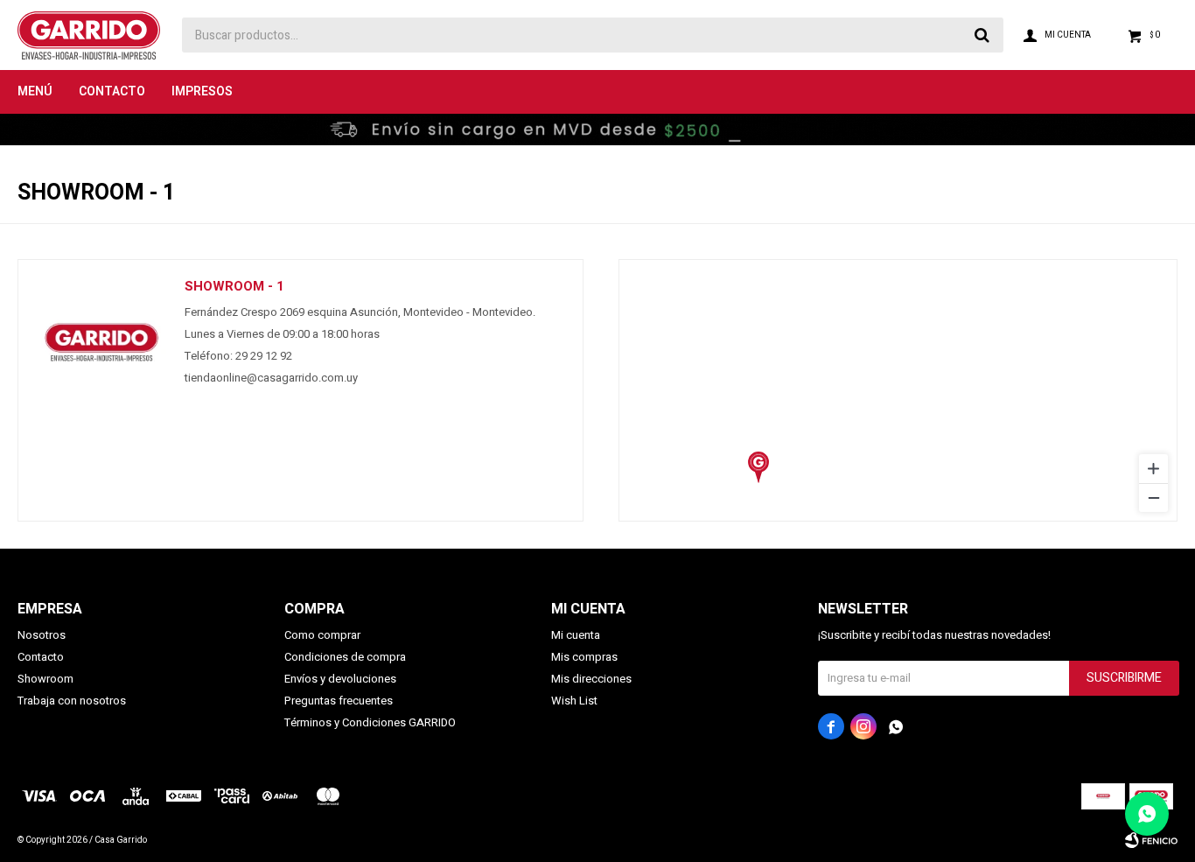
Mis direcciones (591, 678)
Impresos (202, 91)
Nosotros (41, 635)
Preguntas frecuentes (338, 700)
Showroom (45, 678)
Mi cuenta (575, 635)
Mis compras (584, 656)
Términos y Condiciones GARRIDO (370, 722)
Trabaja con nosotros (71, 700)
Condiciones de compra (345, 656)
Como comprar (322, 635)
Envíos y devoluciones (340, 678)
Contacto (112, 91)
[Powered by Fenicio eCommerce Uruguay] (1151, 840)
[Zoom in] (1153, 468)
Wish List (574, 700)
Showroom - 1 (234, 286)
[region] (898, 390)
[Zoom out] (1153, 497)
